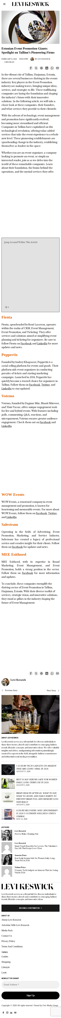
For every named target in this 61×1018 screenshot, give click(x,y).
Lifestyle (5, 967)
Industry (23, 59)
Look (4, 972)
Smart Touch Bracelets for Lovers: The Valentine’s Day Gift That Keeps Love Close (36, 847)
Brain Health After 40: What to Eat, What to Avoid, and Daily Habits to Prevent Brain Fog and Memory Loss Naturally (37, 797)
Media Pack (7, 930)
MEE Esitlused (13, 554)
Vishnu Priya (20, 867)
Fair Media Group (50, 1005)
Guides (4, 956)
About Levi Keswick (11, 920)
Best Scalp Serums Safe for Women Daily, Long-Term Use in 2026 (36, 781)
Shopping (6, 962)
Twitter (45, 384)
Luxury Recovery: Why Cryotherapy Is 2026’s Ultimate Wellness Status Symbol (37, 813)
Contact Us (6, 936)
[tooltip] (31, 68)
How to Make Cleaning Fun (26, 834)
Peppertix (9, 355)
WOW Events (12, 494)
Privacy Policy (8, 941)
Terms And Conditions (12, 946)
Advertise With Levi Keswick (15, 925)
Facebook (26, 343)
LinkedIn (42, 343)
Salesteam (9, 524)
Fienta (6, 317)
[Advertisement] (30, 207)
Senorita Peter (21, 855)
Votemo (7, 396)
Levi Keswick (44, 59)
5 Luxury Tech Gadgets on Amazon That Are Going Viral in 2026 (36, 767)
